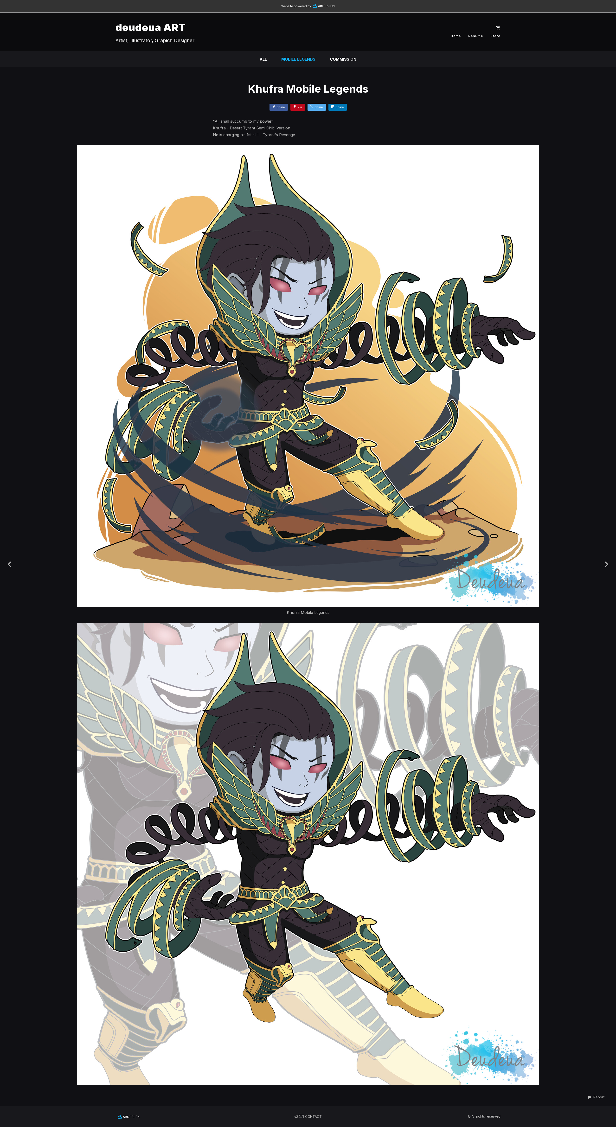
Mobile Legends (298, 59)
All (263, 59)
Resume (475, 36)
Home (456, 36)
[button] (595, 1097)
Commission (343, 59)
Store (495, 36)
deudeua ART (151, 27)
